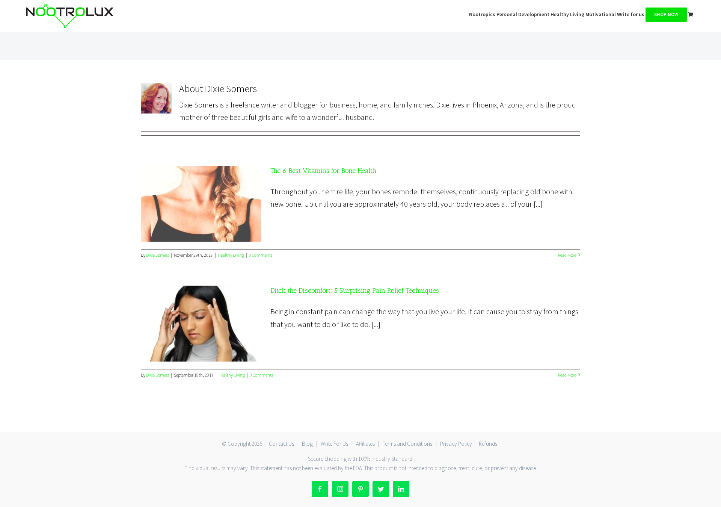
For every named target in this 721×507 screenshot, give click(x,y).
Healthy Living (231, 255)
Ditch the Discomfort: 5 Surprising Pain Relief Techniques (201, 323)
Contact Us (281, 443)
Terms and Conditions (407, 443)
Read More (567, 255)
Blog (307, 443)
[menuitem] (482, 13)
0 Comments (260, 255)
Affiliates (365, 443)
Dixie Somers (157, 255)
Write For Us (334, 443)
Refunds (488, 443)
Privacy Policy (456, 443)
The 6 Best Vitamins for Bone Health (201, 203)
